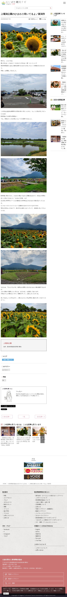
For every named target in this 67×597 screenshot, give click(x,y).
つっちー (19, 391)
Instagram (7, 534)
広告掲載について (41, 504)
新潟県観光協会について (43, 500)
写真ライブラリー (13, 574)
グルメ (6, 500)
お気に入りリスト (9, 515)
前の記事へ (7, 417)
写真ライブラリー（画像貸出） (45, 509)
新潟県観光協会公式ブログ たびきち (17, 483)
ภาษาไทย (38, 540)
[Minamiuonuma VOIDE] (33, 477)
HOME (4, 483)
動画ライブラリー (41, 511)
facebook (6, 529)
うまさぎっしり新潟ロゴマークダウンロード (49, 520)
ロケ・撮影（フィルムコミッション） (47, 522)
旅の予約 (6, 511)
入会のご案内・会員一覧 (43, 502)
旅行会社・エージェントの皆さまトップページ (49, 495)
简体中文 (38, 534)
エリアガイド (8, 498)
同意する (6, 593)
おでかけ (5, 370)
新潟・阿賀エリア (8, 359)
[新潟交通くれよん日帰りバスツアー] (33, 471)
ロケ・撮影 (11, 583)
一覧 (23, 417)
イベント (6, 509)
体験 (5, 507)
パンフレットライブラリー (43, 513)
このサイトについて (41, 498)
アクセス (6, 513)
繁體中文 (38, 536)
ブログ (6, 536)
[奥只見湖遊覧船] (33, 465)
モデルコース (8, 502)
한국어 (37, 531)
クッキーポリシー (46, 590)
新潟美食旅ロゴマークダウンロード (46, 518)
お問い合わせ (39, 550)
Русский (38, 538)
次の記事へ (40, 417)
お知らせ (6, 518)
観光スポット (8, 504)
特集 (5, 495)
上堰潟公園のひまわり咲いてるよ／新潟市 (40, 483)
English (38, 529)
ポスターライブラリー (42, 515)
